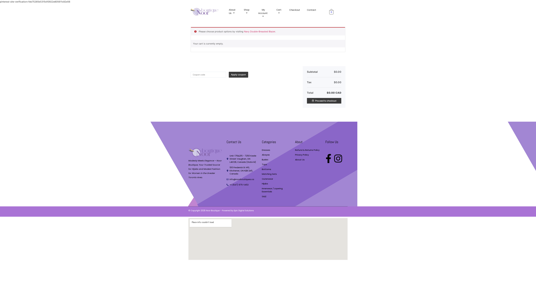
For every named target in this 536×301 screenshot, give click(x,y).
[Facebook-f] (328, 158)
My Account (263, 11)
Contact (311, 10)
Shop (246, 9)
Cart (278, 9)
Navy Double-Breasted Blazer (259, 31)
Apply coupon (238, 74)
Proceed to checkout (325, 100)
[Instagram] (338, 158)
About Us (232, 11)
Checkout (294, 10)
